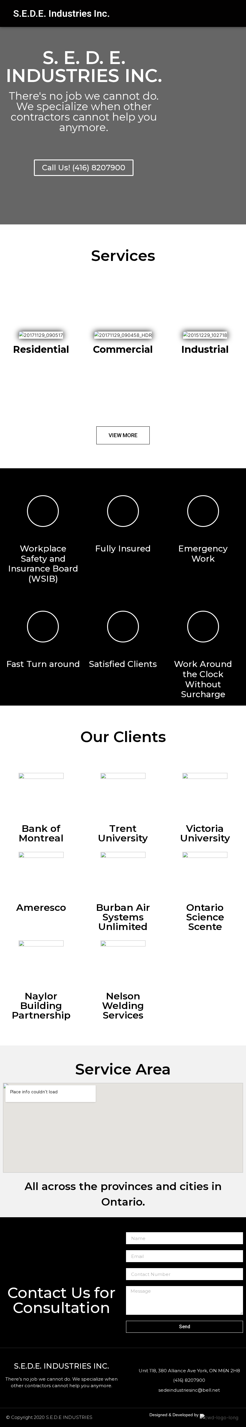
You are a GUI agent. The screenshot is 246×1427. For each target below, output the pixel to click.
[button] (184, 13)
